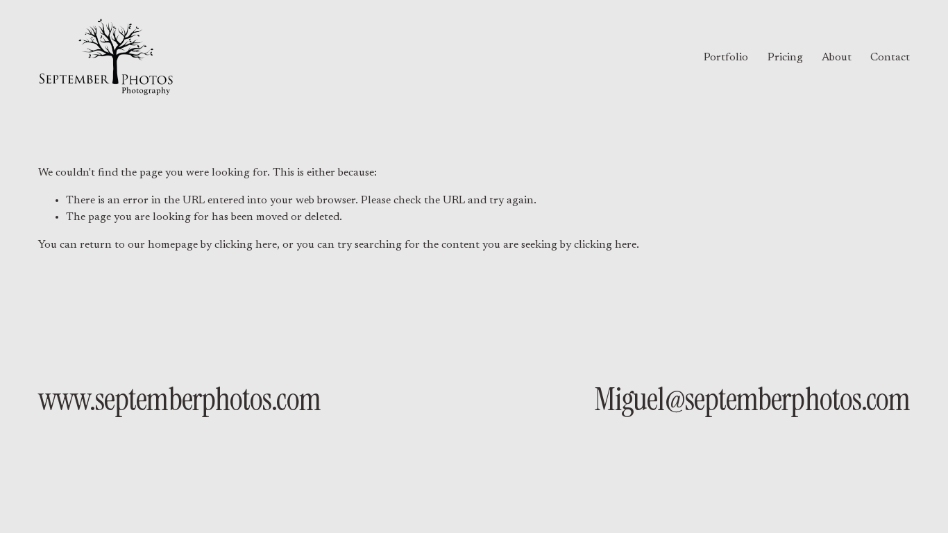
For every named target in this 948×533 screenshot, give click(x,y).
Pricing (785, 57)
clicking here (245, 245)
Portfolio (726, 57)
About (837, 57)
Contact (890, 57)
